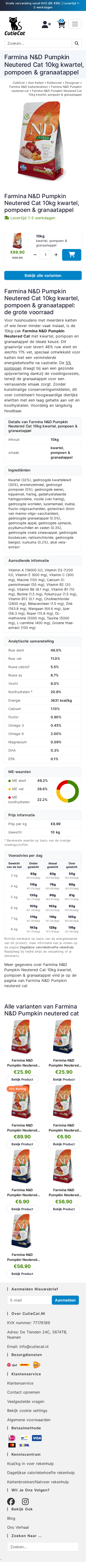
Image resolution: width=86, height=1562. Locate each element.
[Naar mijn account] (45, 24)
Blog (11, 1518)
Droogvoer (72, 82)
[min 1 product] (35, 254)
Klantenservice (20, 1383)
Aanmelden (65, 1300)
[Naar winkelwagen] (60, 24)
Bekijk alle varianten (43, 275)
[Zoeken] (77, 43)
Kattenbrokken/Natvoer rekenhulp (38, 1481)
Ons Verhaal (18, 1527)
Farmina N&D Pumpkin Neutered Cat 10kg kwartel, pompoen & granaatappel (55, 93)
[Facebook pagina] (11, 1501)
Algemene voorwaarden (28, 1419)
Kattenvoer (54, 82)
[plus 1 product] (56, 254)
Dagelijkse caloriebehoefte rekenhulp (47, 947)
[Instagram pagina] (25, 1501)
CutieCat (19, 82)
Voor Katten (36, 82)
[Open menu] (75, 24)
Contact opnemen (23, 1392)
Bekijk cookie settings (27, 1410)
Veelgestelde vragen (25, 1401)
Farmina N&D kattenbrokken (28, 86)
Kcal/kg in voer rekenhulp (30, 1463)
